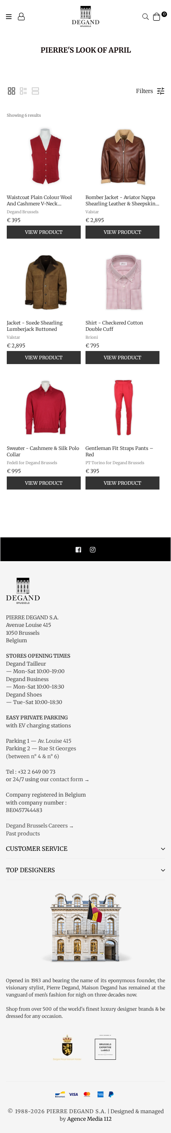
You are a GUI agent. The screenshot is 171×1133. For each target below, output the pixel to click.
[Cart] (156, 16)
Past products (23, 833)
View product (43, 232)
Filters (144, 91)
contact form (66, 779)
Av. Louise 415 (55, 741)
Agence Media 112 (89, 1119)
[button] (11, 91)
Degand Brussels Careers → (40, 825)
